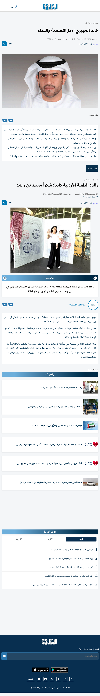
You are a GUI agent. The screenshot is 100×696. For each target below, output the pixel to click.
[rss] (52, 679)
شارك (10, 44)
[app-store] (40, 670)
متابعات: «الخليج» (77, 304)
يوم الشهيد (92, 168)
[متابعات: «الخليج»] (93, 305)
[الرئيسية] (50, 643)
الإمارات (95, 23)
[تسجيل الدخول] (14, 6)
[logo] (51, 7)
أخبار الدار (87, 23)
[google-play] (59, 670)
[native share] (4, 43)
